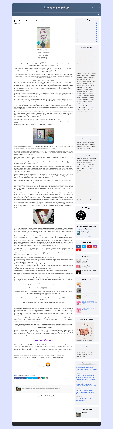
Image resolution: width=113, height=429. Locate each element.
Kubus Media (79, 180)
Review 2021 (90, 352)
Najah (87, 182)
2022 (87, 29)
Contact (22, 7)
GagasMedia (85, 172)
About (18, 7)
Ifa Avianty (89, 81)
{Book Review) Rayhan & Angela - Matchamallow (86, 399)
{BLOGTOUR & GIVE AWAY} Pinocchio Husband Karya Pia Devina (85, 392)
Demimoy (84, 73)
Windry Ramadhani (84, 127)
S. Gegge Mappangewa (85, 115)
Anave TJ (94, 56)
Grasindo (88, 174)
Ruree (91, 113)
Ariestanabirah (79, 65)
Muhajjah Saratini (91, 97)
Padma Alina (91, 103)
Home (15, 7)
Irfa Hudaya (78, 85)
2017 (87, 39)
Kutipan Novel (84, 352)
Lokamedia (86, 89)
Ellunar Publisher (79, 170)
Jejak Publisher (79, 178)
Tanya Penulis (90, 354)
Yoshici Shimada (87, 148)
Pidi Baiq (83, 105)
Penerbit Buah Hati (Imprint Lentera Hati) (89, 186)
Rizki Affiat (78, 113)
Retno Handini (90, 107)
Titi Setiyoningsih (79, 125)
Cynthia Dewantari (80, 71)
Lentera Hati (89, 180)
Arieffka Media (85, 158)
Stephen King (93, 146)
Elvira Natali (79, 75)
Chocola (78, 69)
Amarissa (90, 56)
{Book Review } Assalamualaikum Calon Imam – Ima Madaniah (89, 266)
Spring (89, 197)
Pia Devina (78, 105)
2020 (87, 33)
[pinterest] (99, 8)
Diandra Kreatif (90, 166)
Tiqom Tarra (84, 123)
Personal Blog (28, 7)
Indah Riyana (91, 83)
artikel (78, 356)
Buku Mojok (85, 164)
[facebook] (92, 8)
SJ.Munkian (93, 115)
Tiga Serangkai (79, 199)
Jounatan (87, 85)
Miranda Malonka (86, 95)
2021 (87, 31)
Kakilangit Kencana (86, 178)
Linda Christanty (79, 89)
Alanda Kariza (84, 54)
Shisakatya (90, 117)
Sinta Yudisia (84, 119)
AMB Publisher (79, 158)
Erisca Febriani (92, 75)
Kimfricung (92, 85)
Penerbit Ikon (85, 188)
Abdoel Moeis (79, 50)
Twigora (90, 199)
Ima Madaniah (79, 83)
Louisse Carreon (86, 146)
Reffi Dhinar (84, 107)
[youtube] (78, 249)
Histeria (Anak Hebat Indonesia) (86, 176)
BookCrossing (84, 350)
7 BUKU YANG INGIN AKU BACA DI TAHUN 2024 (89, 282)
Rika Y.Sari (86, 111)
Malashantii (91, 89)
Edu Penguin (79, 168)
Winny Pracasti (91, 127)
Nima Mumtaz (79, 101)
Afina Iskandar (84, 52)
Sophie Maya (85, 121)
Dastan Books (84, 166)
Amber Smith (79, 142)
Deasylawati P (79, 73)
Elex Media (90, 168)
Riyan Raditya (92, 111)
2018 (87, 37)
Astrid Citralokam (93, 65)
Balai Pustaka (79, 160)
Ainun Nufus (79, 54)
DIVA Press (78, 166)
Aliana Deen (78, 56)
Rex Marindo (79, 109)
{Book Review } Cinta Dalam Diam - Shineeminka (88, 260)
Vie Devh (78, 127)
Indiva (94, 176)
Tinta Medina (85, 199)
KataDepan (93, 178)
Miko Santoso (79, 95)
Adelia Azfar (85, 50)
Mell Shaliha (91, 93)
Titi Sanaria (89, 123)
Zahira (87, 201)
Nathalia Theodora (86, 99)
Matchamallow (79, 91)
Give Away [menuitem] (29, 14)
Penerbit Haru (79, 188)
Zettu (90, 201)
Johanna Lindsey (85, 144)
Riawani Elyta (90, 109)
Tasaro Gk (78, 123)
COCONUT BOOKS (91, 164)
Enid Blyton (79, 144)
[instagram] (97, 8)
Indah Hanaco (85, 83)
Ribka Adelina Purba (80, 111)
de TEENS (94, 201)
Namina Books (92, 182)
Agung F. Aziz (90, 52)
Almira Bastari (84, 56)
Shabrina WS (79, 117)
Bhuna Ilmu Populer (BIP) (81, 162)
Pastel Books (89, 184)
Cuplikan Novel (90, 350)
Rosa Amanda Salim (85, 113)
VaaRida (15, 23)
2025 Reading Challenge (84, 229)
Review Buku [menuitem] (21, 14)
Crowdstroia (91, 69)
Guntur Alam (85, 79)
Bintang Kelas (88, 162)
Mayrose (91, 91)
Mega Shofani (79, 93)
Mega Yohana (85, 93)
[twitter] (94, 8)
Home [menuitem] (15, 14)
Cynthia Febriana (87, 71)
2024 (87, 25)
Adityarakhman (91, 50)
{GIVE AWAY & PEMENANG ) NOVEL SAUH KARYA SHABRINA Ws (86, 369)
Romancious (79, 197)
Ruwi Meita (78, 115)
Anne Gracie (85, 142)
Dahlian (92, 71)
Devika (89, 73)
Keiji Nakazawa (92, 144)
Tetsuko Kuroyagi (79, 148)
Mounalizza (78, 97)
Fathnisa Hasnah (79, 77)
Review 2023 (85, 354)
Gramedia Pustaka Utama (81, 174)
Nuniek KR (90, 101)
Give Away (78, 352)
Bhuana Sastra (92, 160)
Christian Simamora (84, 69)
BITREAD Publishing (93, 158)
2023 (87, 27)
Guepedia (78, 176)
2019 (87, 35)
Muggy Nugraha (84, 97)
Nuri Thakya (79, 103)
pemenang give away (83, 356)
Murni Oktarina (79, 99)
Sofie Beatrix (79, 121)
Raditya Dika (79, 107)
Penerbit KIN (91, 188)
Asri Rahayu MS (85, 65)
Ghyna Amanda (79, 79)
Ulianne (92, 125)
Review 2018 (27, 375)
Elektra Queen (94, 73)
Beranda (15, 18)
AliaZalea (89, 54)
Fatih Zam (85, 77)
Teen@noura (94, 197)
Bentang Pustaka (85, 160)
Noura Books (79, 184)
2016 (87, 41)
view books (89, 236)
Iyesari (83, 85)
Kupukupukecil (79, 87)
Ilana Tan (93, 81)
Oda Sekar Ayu (84, 103)
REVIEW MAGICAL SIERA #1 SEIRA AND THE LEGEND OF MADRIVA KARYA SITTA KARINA (86, 377)
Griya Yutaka (93, 174)
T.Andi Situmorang (92, 121)
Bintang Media (20, 375)
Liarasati (90, 87)
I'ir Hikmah (84, 81)
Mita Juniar (92, 95)
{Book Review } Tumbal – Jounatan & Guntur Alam (89, 271)
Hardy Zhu (90, 79)
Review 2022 (79, 354)
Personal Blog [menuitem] (37, 14)
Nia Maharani (93, 99)
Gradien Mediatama (92, 172)
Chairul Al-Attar (91, 67)
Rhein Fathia (84, 109)
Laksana (84, 180)
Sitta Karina (90, 119)
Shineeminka (20, 18)
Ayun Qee (78, 67)
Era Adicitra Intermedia (87, 170)
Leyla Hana (85, 87)
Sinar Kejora (79, 119)
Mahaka (83, 182)
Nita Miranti (85, 101)
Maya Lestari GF (86, 91)
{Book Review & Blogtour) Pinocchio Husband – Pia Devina (86, 384)
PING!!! (84, 184)
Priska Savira (88, 105)
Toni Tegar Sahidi (87, 125)
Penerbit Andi (79, 186)
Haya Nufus (78, 81)
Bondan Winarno (84, 67)
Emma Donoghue (85, 75)
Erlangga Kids (79, 172)
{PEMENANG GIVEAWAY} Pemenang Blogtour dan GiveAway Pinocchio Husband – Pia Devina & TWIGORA (89, 302)
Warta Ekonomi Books (80, 201)
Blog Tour (78, 350)
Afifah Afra (78, 52)
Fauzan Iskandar (91, 77)
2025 (87, 23)
